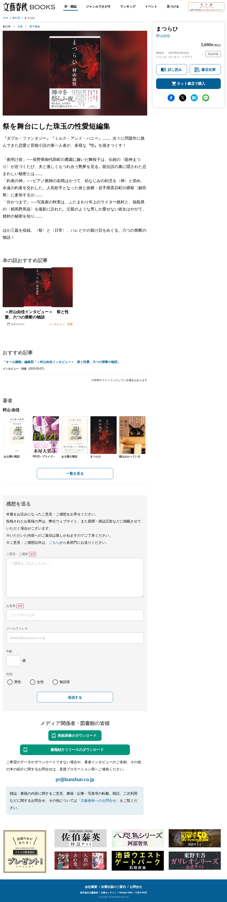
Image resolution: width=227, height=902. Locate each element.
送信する (75, 697)
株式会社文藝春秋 (89, 893)
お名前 (11, 605)
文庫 (20, 26)
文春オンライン (108, 893)
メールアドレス (17, 628)
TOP (5, 18)
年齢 (9, 651)
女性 (40, 682)
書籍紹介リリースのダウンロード (77, 750)
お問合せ (136, 887)
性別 (9, 674)
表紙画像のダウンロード (77, 735)
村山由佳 (163, 36)
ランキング (128, 6)
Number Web (126, 893)
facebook (171, 97)
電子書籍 (34, 26)
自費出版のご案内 (113, 887)
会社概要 (91, 887)
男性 (17, 682)
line (205, 97)
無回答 (64, 682)
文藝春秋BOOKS (29, 7)
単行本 (16, 18)
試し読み (175, 69)
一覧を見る (75, 473)
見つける (173, 6)
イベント (151, 6)
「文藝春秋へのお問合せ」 (98, 800)
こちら (54, 542)
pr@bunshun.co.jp (75, 779)
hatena (194, 97)
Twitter (182, 97)
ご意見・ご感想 (17, 554)
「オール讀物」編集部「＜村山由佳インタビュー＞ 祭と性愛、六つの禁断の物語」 (62, 362)
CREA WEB (141, 893)
